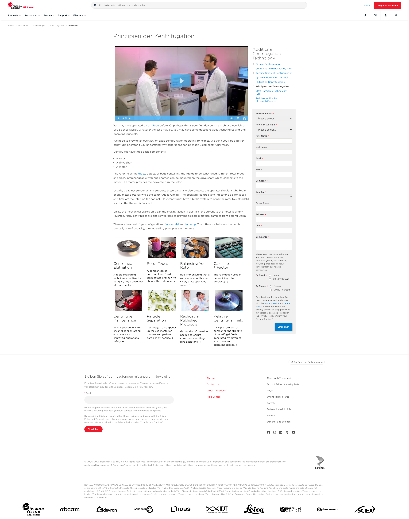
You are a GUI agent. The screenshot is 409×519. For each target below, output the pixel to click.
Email (259, 158)
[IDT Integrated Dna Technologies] (217, 510)
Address (261, 214)
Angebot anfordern (388, 5)
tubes (141, 173)
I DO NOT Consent (280, 279)
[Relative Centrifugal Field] (229, 300)
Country (261, 192)
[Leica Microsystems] (254, 510)
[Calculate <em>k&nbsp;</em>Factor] (229, 247)
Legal (270, 390)
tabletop (190, 224)
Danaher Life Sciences (279, 421)
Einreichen (283, 326)
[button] (95, 5)
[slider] (178, 118)
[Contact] (365, 15)
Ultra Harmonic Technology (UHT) (271, 92)
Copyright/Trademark (279, 378)
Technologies (39, 25)
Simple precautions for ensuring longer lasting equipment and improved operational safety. (127, 334)
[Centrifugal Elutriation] (128, 247)
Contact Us (213, 384)
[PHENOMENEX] (327, 510)
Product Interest (265, 113)
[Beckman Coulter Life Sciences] (21, 5)
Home (11, 25)
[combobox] (199, 5)
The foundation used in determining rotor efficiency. (227, 278)
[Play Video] (118, 118)
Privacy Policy (272, 303)
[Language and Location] (396, 15)
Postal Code (263, 203)
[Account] (386, 15)
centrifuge (152, 125)
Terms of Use (102, 419)
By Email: (261, 275)
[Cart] (375, 15)
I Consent (276, 276)
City (259, 225)
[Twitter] (287, 433)
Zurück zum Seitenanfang (308, 362)
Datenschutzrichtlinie (279, 409)
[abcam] (70, 510)
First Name (262, 136)
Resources (23, 25)
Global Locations (216, 390)
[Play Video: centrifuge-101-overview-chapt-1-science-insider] (181, 80)
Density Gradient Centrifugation (273, 73)
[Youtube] (293, 433)
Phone (259, 169)
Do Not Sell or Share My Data (283, 384)
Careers (211, 378)
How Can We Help (266, 125)
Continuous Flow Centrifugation (273, 68)
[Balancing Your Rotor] (195, 247)
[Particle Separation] (162, 300)
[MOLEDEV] (291, 510)
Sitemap (271, 415)
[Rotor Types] (162, 247)
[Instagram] (274, 433)
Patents (271, 403)
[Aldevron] (107, 510)
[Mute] (231, 118)
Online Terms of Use (278, 396)
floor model (172, 224)
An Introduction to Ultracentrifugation (266, 99)
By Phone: (262, 286)
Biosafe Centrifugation (268, 64)
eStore (367, 5)
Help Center (213, 396)
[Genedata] (143, 510)
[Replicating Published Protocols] (195, 300)
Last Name (262, 147)
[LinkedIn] (280, 433)
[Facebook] (268, 433)
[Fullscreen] (244, 118)
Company (262, 181)
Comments (262, 237)
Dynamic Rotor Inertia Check (271, 77)
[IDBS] (180, 510)
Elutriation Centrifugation (270, 82)
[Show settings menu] (238, 118)
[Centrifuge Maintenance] (128, 300)
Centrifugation (57, 25)
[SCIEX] (364, 510)
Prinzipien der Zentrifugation (272, 86)
